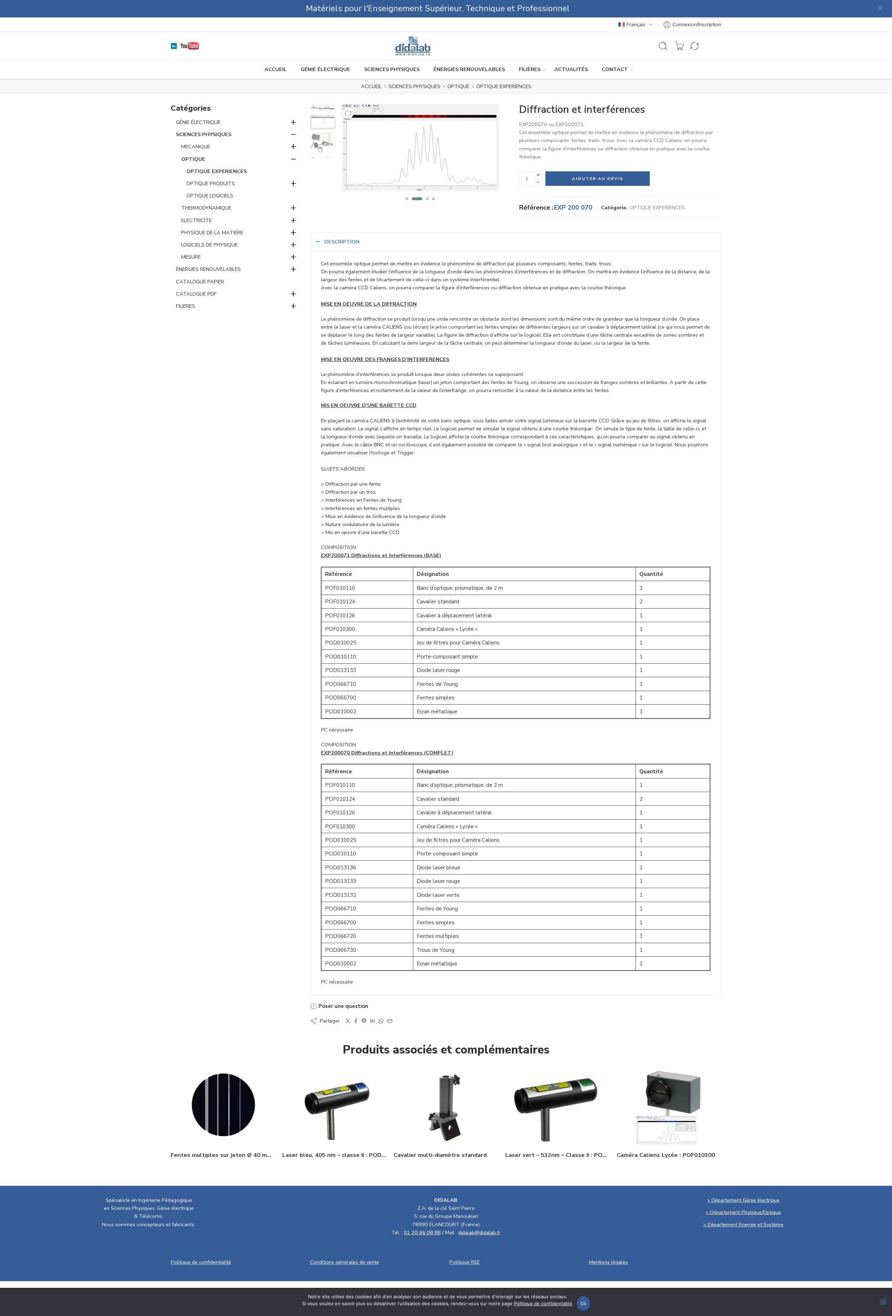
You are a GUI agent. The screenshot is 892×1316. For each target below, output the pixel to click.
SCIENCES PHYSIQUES (392, 69)
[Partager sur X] (348, 1021)
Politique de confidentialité (201, 1262)
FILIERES (185, 306)
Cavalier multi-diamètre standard (440, 1155)
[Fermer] (880, 8)
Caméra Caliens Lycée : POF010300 (666, 1155)
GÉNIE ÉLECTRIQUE (325, 69)
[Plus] (538, 175)
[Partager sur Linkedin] (372, 1021)
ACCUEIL (275, 69)
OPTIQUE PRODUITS (210, 183)
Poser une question (342, 1006)
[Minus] (538, 182)
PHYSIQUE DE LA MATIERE (212, 232)
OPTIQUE (458, 86)
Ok (583, 1303)
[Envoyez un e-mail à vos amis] (390, 1021)
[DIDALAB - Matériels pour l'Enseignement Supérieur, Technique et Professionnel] (413, 46)
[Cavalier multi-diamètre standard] (446, 1106)
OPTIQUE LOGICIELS (209, 195)
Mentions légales (608, 1262)
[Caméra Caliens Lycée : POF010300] (669, 1106)
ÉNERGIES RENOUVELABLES (469, 69)
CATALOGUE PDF (196, 293)
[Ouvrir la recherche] (663, 46)
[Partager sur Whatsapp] (381, 1021)
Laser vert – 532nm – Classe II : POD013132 (557, 1155)
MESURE (191, 256)
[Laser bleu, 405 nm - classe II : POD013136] (334, 1106)
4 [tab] (433, 204)
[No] (883, 1301)
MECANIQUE (195, 146)
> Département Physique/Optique (743, 1212)
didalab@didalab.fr (479, 1232)
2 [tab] (417, 204)
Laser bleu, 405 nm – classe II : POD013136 (334, 1155)
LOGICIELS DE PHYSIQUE (209, 244)
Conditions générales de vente (344, 1262)
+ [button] (293, 122)
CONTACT (615, 69)
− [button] (294, 134)
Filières (529, 69)
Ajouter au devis (597, 178)
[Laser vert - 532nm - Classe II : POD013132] (557, 1106)
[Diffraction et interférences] (322, 108)
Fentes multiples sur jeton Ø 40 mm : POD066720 (223, 1155)
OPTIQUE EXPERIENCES (503, 86)
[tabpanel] (420, 149)
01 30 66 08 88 (422, 1232)
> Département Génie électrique (743, 1200)
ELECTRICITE (196, 220)
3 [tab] (427, 204)
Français (635, 24)
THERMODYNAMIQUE (206, 207)
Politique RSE (464, 1262)
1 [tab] (407, 204)
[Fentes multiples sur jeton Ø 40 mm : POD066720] (223, 1106)
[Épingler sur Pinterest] (364, 1021)
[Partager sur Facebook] (356, 1021)
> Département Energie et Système (743, 1224)
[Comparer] (348, 113)
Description (342, 241)
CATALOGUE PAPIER (200, 281)
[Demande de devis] (679, 46)
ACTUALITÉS (571, 69)
